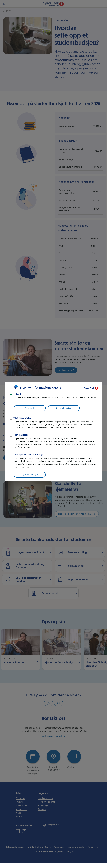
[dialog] (53, 431)
